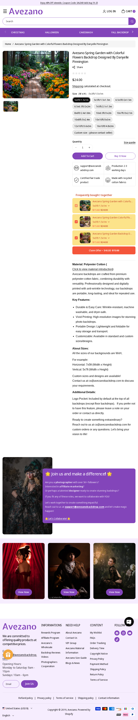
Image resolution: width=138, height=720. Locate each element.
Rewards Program (50, 632)
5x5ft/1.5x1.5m (102, 99)
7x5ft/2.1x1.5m (104, 106)
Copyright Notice (99, 653)
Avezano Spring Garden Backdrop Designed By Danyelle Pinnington (113, 233)
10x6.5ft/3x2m (103, 113)
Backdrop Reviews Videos (50, 654)
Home (8, 44)
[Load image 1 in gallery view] (10, 106)
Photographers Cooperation (49, 664)
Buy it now (120, 156)
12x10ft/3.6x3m (82, 126)
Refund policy (26, 698)
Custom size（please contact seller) (93, 132)
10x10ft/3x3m (102, 119)
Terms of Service (99, 679)
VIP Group (71, 643)
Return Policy (97, 674)
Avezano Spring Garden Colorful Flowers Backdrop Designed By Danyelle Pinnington (113, 217)
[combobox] (69, 21)
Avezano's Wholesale (46, 645)
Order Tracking (98, 643)
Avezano (72, 709)
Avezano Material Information (75, 650)
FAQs (92, 637)
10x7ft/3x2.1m (124, 113)
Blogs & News (73, 663)
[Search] (132, 21)
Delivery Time (97, 648)
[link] (57, 518)
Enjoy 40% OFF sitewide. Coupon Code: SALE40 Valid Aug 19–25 (69, 2)
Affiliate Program (50, 637)
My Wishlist (96, 632)
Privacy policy (44, 698)
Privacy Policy (97, 658)
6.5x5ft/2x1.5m (123, 99)
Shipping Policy (98, 669)
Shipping (77, 86)
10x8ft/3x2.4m (82, 119)
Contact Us (71, 637)
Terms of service (64, 698)
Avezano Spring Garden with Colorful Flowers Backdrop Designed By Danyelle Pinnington (113, 201)
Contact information (108, 698)
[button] (5, 11)
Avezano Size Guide (76, 657)
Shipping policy (86, 698)
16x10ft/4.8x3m (105, 126)
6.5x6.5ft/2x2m (82, 106)
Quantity (77, 141)
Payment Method (99, 664)
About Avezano (74, 632)
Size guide (129, 142)
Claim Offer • (104, 250)
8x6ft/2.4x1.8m (82, 113)
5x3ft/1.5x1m (81, 99)
